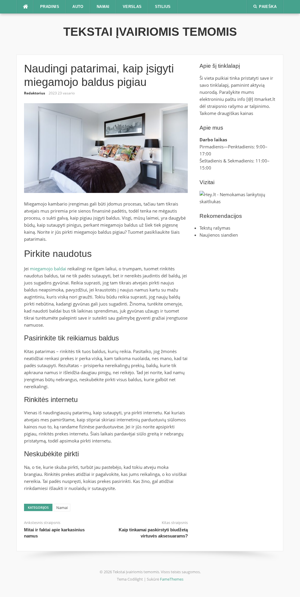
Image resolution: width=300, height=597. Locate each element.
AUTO (77, 6)
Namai (103, 6)
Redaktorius (34, 93)
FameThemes (171, 579)
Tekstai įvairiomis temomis (150, 31)
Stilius (163, 6)
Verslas (132, 6)
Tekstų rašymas (215, 228)
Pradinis (49, 6)
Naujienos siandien (219, 235)
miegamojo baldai (48, 269)
